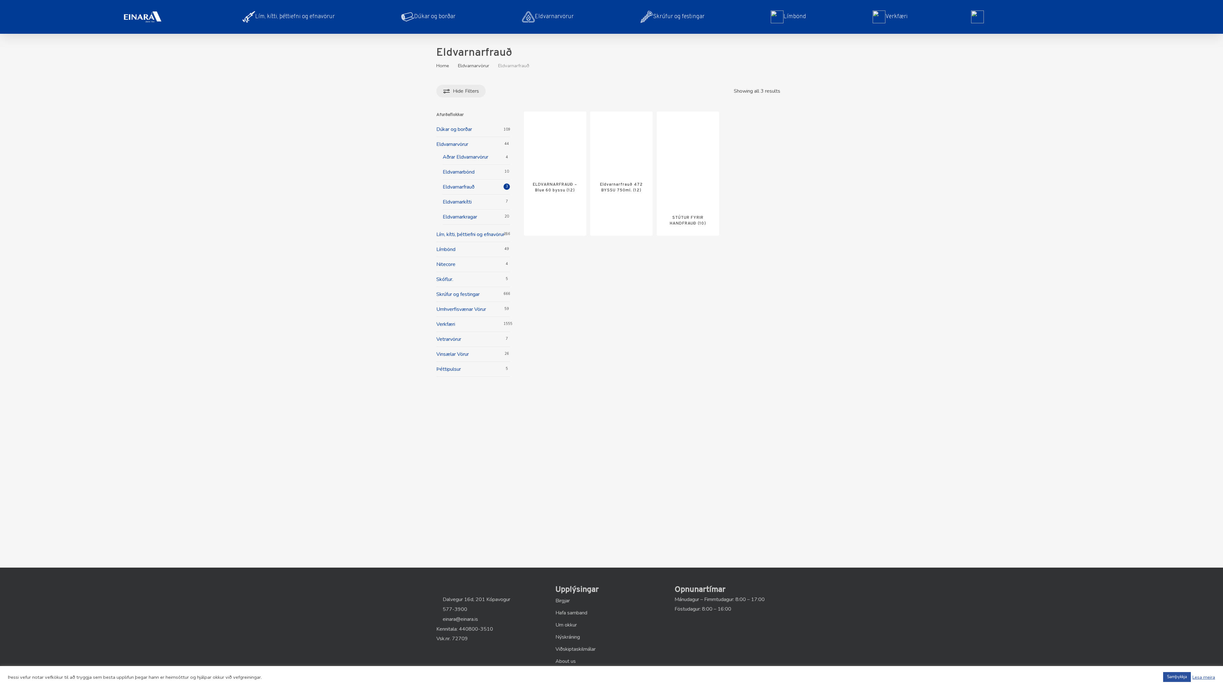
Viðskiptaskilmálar (575, 649)
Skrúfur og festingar (458, 294)
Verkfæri (445, 324)
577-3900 (454, 609)
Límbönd (445, 249)
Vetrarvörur (448, 339)
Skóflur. (444, 279)
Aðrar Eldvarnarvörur (465, 157)
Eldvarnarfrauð (459, 186)
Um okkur (566, 624)
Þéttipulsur (448, 369)
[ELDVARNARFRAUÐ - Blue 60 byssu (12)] (555, 142)
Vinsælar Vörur (452, 354)
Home (442, 65)
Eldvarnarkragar (460, 216)
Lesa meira (1203, 677)
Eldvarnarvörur (473, 65)
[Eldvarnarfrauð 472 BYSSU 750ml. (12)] (621, 142)
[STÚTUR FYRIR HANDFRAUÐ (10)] (688, 159)
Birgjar (562, 600)
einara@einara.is (459, 619)
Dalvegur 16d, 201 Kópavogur (475, 599)
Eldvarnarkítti (457, 201)
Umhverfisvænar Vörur (461, 309)
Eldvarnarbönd (459, 172)
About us (565, 661)
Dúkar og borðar (454, 129)
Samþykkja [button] (1177, 677)
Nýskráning (567, 637)
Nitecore (445, 264)
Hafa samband (571, 612)
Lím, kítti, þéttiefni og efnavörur (470, 234)
